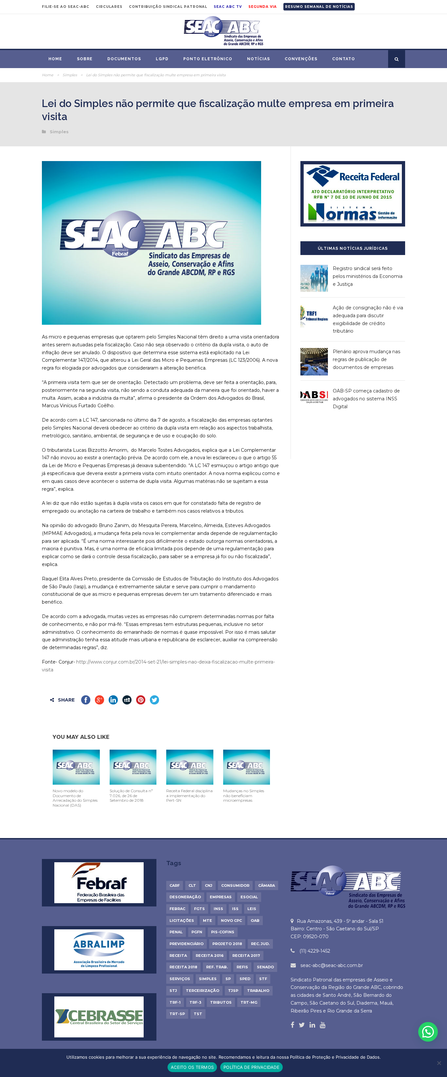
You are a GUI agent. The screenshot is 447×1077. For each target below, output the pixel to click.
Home (55, 59)
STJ (173, 990)
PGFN (196, 932)
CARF (175, 885)
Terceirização (202, 990)
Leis (251, 908)
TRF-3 (195, 1002)
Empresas (221, 897)
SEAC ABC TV (228, 7)
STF (263, 979)
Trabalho (258, 990)
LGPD (162, 59)
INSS (218, 908)
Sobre (85, 59)
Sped (245, 979)
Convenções (301, 59)
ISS (235, 908)
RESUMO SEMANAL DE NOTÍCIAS (319, 7)
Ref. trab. (217, 967)
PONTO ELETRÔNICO (207, 59)
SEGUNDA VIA (262, 7)
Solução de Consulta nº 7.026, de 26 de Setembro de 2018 (131, 795)
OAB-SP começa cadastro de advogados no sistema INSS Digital (366, 399)
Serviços (180, 979)
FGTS (199, 908)
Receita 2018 (183, 967)
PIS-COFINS (222, 932)
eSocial (249, 897)
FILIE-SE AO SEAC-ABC (65, 7)
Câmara (266, 885)
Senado (265, 967)
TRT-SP (177, 1014)
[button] (428, 1032)
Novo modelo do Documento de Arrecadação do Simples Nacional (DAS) (75, 797)
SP (228, 979)
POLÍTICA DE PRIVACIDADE (251, 1067)
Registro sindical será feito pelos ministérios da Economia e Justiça (367, 276)
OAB (255, 920)
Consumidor (235, 885)
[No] (439, 1063)
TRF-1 (175, 1002)
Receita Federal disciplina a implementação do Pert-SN (189, 795)
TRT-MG (249, 1002)
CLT (192, 885)
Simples (70, 75)
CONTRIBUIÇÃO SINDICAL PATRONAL (168, 7)
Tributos (221, 1002)
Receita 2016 (210, 955)
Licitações (182, 920)
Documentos (124, 59)
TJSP (233, 990)
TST (198, 1014)
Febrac (177, 908)
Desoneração (185, 897)
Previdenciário (187, 943)
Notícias (258, 59)
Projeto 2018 (227, 943)
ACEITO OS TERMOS (192, 1067)
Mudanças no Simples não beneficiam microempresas (243, 795)
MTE (207, 920)
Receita (178, 955)
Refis (242, 967)
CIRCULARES (109, 7)
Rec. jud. (260, 943)
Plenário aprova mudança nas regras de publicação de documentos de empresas (366, 359)
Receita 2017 (246, 955)
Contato (343, 59)
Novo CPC (231, 920)
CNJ (208, 885)
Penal (176, 932)
